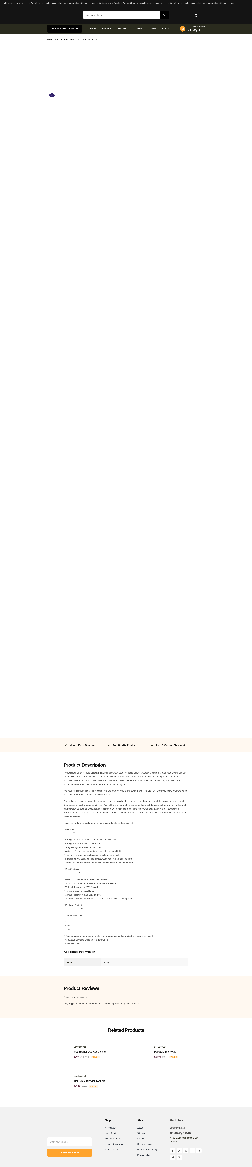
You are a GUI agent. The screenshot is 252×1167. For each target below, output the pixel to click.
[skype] (172, 1157)
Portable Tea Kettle (165, 1051)
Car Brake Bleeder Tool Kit (89, 1081)
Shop (56, 39)
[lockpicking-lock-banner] (126, 64)
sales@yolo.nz (181, 1133)
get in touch (177, 1120)
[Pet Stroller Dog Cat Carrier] (57, 1043)
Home (49, 39)
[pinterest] (192, 1150)
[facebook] (172, 1150)
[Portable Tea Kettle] (138, 1043)
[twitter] (179, 1150)
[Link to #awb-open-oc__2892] (203, 15)
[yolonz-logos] (61, 1118)
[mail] (179, 1157)
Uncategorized (80, 1047)
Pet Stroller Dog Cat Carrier (90, 1051)
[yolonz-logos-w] (62, 8)
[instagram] (185, 1150)
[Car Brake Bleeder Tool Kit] (57, 1073)
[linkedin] (199, 1150)
